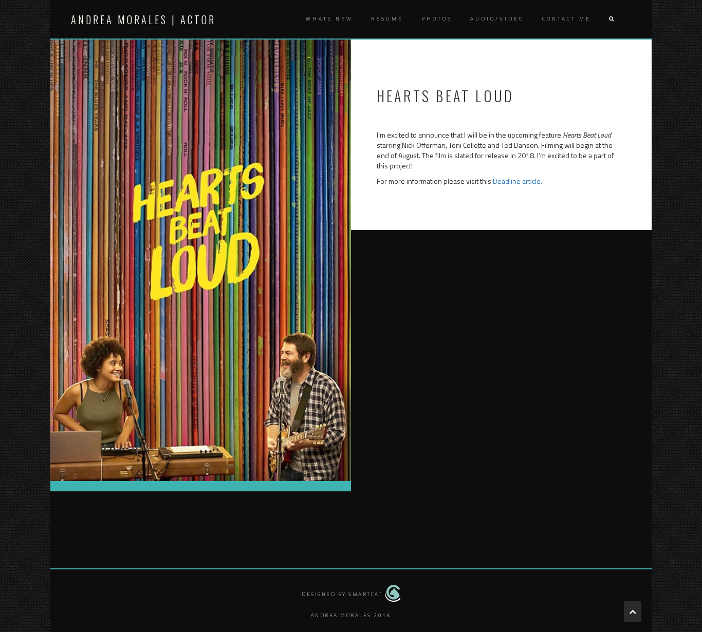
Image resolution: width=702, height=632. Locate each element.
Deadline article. (517, 181)
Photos (436, 19)
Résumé (387, 19)
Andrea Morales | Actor (143, 19)
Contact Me (566, 19)
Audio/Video (497, 19)
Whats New (329, 19)
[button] (611, 19)
